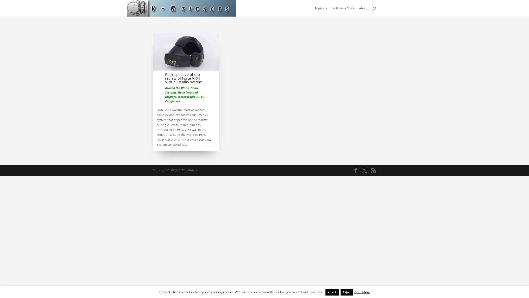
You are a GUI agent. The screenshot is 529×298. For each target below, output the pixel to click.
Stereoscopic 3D (188, 97)
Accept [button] (332, 292)
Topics (319, 8)
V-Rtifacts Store (343, 8)
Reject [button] (346, 292)
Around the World (177, 88)
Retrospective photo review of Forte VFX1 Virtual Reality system (184, 78)
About (363, 8)
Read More (362, 292)
